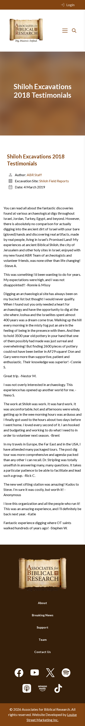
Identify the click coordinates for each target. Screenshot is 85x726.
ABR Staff (34, 175)
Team (43, 639)
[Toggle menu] (64, 30)
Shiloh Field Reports (54, 181)
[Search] (74, 30)
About (42, 603)
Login (70, 5)
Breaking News (42, 615)
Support (42, 627)
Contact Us (42, 652)
